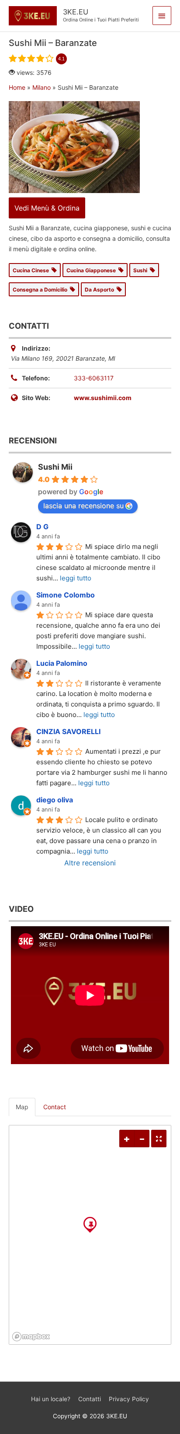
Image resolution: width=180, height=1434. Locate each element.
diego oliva (54, 799)
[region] (90, 1234)
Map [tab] (22, 1107)
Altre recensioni (90, 862)
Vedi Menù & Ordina (47, 208)
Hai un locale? (50, 1398)
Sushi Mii (55, 466)
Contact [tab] (54, 1107)
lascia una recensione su (83, 505)
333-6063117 (94, 378)
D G (42, 526)
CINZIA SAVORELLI (68, 731)
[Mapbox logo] (31, 1337)
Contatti (89, 1398)
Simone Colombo (65, 594)
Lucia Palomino (61, 663)
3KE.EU (75, 11)
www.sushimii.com (103, 397)
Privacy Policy (129, 1398)
